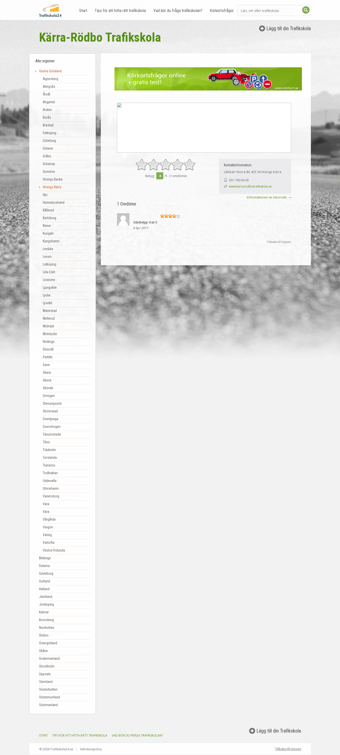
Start (83, 10)
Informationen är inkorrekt (267, 197)
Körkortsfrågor (222, 10)
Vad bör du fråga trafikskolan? (177, 10)
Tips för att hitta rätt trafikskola (120, 10)
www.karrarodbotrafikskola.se (250, 186)
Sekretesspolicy (91, 749)
